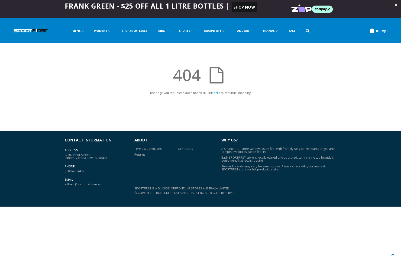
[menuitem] (78, 30)
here (216, 93)
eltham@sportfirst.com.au (83, 184)
